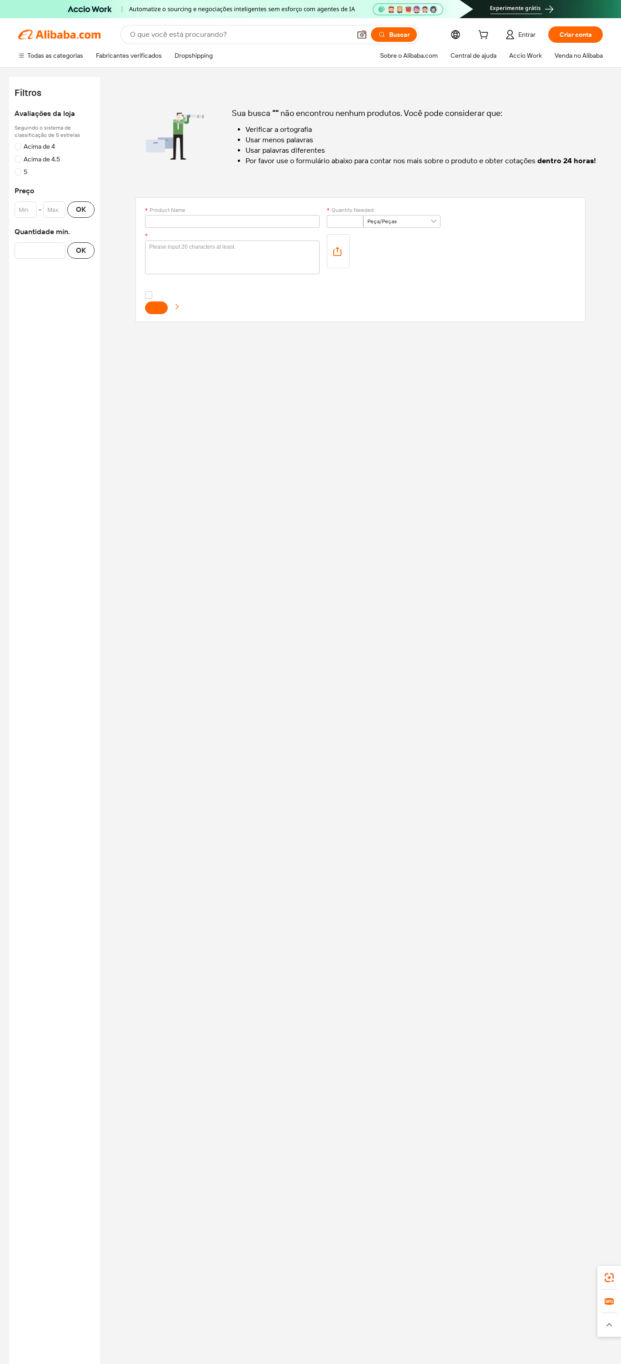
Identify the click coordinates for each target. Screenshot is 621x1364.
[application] (338, 251)
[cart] (485, 36)
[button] (361, 34)
